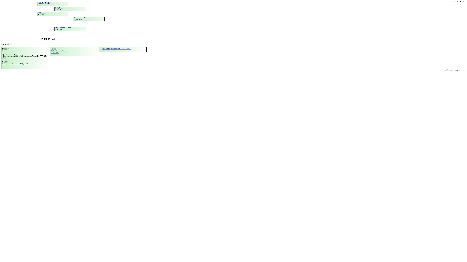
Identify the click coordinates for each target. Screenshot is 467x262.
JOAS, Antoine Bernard (59, 51)
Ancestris (463, 70)
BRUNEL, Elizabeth (44, 3)
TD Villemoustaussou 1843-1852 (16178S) (117, 49)
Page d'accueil (457, 1)
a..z (464, 1)
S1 (3, 57)
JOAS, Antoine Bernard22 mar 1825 (63, 28)
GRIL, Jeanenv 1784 (41, 14)
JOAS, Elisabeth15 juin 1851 (79, 19)
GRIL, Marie (55, 53)
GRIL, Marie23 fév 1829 (59, 9)
